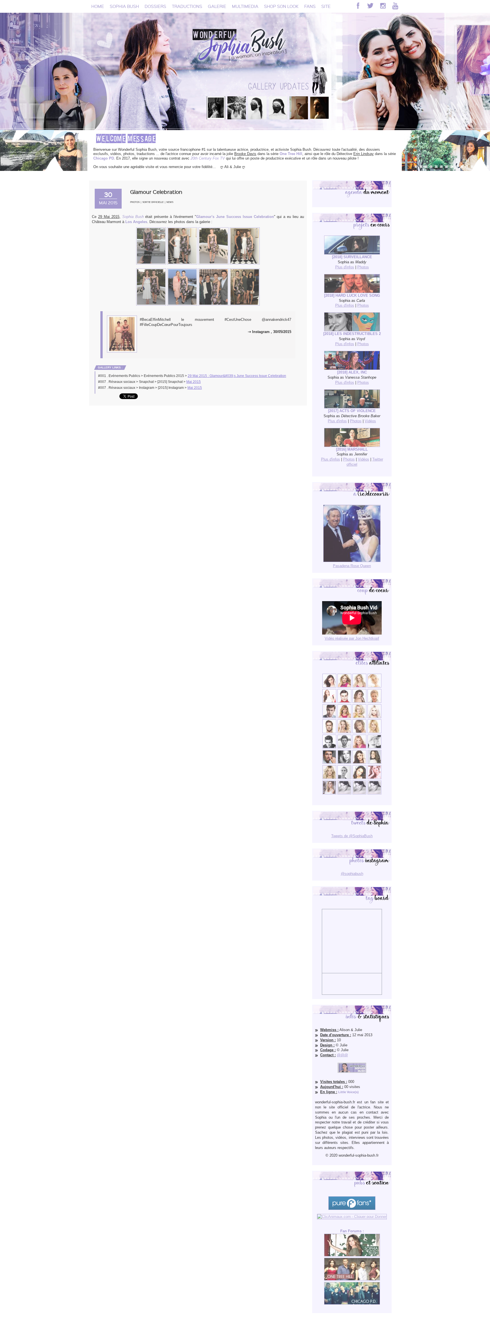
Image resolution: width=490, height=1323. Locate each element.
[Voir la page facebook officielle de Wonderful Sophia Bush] (358, 5)
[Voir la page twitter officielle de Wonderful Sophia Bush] (370, 5)
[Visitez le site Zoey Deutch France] (329, 701)
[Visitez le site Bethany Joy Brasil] (344, 732)
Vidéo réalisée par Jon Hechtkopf (352, 638)
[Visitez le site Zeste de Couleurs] (329, 793)
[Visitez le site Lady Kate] (344, 778)
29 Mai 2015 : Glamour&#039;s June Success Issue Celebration (237, 376)
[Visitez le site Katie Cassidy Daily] (374, 747)
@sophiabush (352, 874)
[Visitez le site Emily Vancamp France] (344, 717)
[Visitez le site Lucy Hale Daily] (359, 762)
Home (97, 6)
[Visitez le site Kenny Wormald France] (329, 717)
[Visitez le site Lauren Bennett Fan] (374, 717)
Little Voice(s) (348, 1092)
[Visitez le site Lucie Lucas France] (374, 762)
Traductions (187, 6)
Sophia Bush (124, 6)
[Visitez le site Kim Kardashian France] (329, 686)
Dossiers (155, 6)
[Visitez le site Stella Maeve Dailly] (359, 778)
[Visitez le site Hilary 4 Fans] (359, 686)
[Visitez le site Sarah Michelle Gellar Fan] (359, 747)
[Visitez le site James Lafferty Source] (329, 762)
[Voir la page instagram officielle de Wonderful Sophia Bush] (382, 5)
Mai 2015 (193, 381)
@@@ (342, 1055)
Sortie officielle (153, 202)
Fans (310, 6)
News (169, 202)
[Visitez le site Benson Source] (344, 686)
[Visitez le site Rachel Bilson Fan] (374, 778)
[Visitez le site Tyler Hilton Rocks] (329, 747)
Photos (135, 202)
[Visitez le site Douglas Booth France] (344, 701)
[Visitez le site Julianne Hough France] (359, 717)
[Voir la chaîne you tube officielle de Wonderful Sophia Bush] (395, 5)
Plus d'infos (344, 267)
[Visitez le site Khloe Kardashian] (329, 778)
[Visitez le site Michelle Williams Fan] (374, 686)
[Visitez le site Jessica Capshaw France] (374, 701)
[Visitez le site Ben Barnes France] (344, 747)
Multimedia (245, 6)
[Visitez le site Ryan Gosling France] (329, 732)
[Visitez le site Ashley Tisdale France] (374, 732)
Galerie (217, 6)
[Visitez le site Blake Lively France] (344, 762)
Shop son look (281, 6)
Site (326, 6)
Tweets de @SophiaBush (352, 836)
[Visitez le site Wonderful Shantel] (359, 732)
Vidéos (370, 421)
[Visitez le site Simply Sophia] (359, 701)
